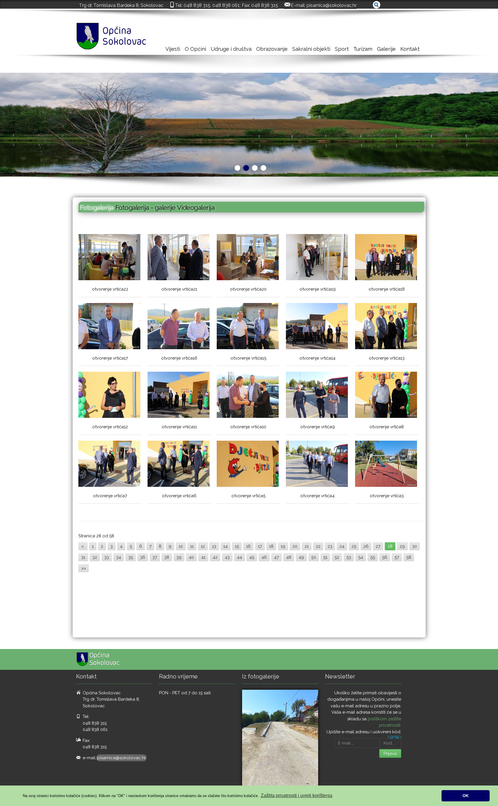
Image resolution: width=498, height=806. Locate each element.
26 (366, 546)
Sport (342, 49)
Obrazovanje (272, 49)
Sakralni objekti (311, 49)
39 (179, 557)
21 (307, 546)
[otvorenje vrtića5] (248, 464)
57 (397, 557)
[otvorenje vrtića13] (386, 327)
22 (318, 546)
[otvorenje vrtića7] (109, 464)
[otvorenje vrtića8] (386, 395)
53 (348, 557)
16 (248, 546)
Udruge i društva (231, 49)
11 (192, 546)
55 (372, 557)
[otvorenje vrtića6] (179, 464)
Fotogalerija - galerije (146, 207)
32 (95, 557)
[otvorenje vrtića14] (317, 327)
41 (203, 557)
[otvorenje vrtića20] (248, 258)
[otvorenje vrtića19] (317, 258)
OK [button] (466, 795)
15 (237, 546)
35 (130, 557)
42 (215, 557)
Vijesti (172, 49)
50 (313, 557)
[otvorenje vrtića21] (179, 258)
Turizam (362, 49)
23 (330, 546)
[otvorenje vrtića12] (109, 395)
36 (142, 557)
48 (288, 557)
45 (251, 557)
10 (181, 546)
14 (225, 546)
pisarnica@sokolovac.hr (331, 5)
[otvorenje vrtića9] (317, 395)
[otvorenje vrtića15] (248, 327)
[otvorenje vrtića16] (179, 327)
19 (283, 546)
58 (408, 557)
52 (337, 557)
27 (378, 546)
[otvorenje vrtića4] (317, 464)
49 (301, 557)
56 (384, 557)
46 (264, 557)
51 (325, 557)
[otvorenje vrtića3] (386, 464)
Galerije (386, 49)
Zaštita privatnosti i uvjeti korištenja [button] (296, 795)
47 (276, 557)
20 (295, 546)
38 (166, 557)
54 (360, 557)
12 (203, 546)
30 (414, 546)
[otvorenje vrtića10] (248, 395)
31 (83, 557)
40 (191, 557)
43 (227, 557)
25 (354, 546)
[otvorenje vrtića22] (109, 258)
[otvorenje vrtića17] (109, 327)
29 (402, 546)
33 (106, 557)
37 (154, 557)
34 (118, 557)
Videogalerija (196, 207)
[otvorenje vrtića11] (179, 395)
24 (341, 546)
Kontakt (410, 49)
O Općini (195, 49)
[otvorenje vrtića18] (386, 258)
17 (260, 546)
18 (271, 546)
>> (83, 568)
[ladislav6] (280, 740)
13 (214, 546)
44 (239, 557)
